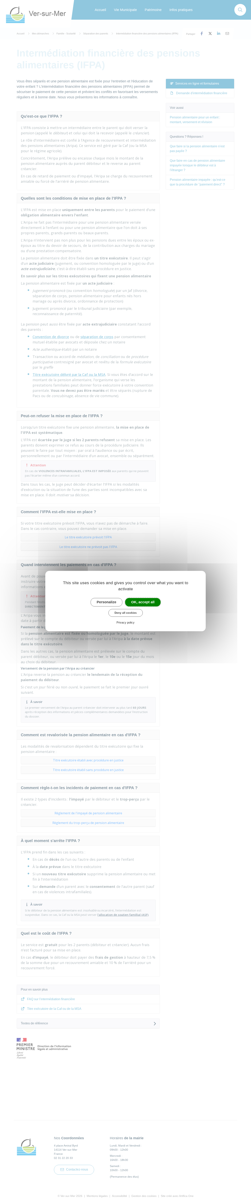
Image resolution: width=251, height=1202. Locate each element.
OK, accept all (143, 602)
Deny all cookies (126, 612)
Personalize (106, 602)
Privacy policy (125, 622)
